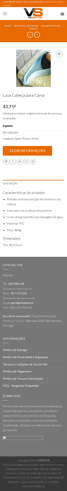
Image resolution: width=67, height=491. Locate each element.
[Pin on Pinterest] (33, 161)
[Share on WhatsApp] (6, 161)
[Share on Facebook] (13, 161)
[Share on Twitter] (20, 161)
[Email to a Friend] (26, 161)
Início (7, 25)
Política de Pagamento (17, 371)
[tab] (33, 183)
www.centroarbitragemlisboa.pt (45, 477)
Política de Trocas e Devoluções (23, 378)
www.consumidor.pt (33, 486)
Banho (33, 28)
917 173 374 (19, 293)
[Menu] (5, 13)
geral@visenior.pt (22, 302)
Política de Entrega (15, 349)
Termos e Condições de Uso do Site (25, 364)
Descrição (10, 183)
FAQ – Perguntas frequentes (21, 385)
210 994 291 (16, 283)
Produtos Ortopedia (26, 25)
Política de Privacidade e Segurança (25, 357)
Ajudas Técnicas (50, 25)
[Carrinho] (62, 13)
